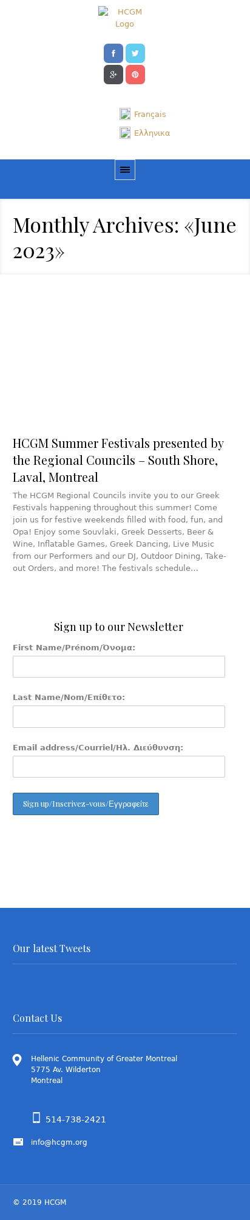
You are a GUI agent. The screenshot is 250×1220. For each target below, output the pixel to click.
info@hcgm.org (59, 1142)
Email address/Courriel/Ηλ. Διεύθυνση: (98, 747)
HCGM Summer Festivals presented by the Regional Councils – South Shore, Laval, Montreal (118, 460)
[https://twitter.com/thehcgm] (135, 52)
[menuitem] (142, 114)
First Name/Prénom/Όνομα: (74, 647)
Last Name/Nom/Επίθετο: (69, 697)
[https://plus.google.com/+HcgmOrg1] (113, 73)
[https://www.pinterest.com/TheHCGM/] (135, 73)
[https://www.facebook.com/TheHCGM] (113, 52)
